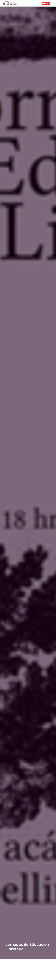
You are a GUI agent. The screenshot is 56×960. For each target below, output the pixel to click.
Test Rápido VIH (46, 3)
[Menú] (52, 3)
